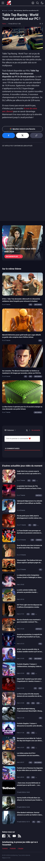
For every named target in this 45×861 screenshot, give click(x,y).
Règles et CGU (6, 858)
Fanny (4, 24)
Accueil (5, 10)
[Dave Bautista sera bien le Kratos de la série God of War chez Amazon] (8, 550)
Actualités (10, 10)
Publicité (13, 848)
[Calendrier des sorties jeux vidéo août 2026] (22, 243)
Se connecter (35, 430)
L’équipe (20, 848)
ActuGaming (9, 3)
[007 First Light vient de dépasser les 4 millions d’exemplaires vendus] (8, 610)
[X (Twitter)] (8, 835)
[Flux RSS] (19, 835)
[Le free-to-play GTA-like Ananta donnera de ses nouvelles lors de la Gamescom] (8, 699)
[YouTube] (14, 835)
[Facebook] (3, 835)
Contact (5, 848)
